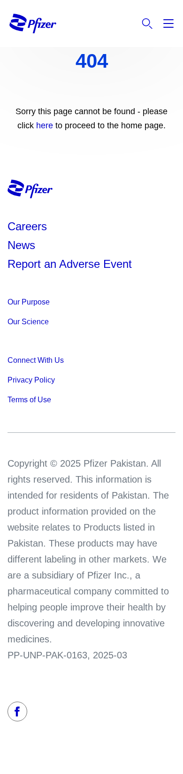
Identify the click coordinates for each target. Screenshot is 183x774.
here (45, 125)
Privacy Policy (31, 380)
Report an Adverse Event (70, 264)
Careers (27, 226)
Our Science (28, 322)
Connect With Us (36, 360)
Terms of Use (29, 400)
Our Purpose (29, 302)
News (21, 245)
